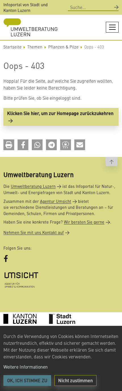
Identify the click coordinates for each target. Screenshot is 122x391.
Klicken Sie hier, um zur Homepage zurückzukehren (60, 113)
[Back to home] (30, 27)
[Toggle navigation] (112, 27)
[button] (8, 144)
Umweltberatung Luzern (33, 186)
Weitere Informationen (25, 367)
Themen (34, 47)
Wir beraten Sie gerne (84, 222)
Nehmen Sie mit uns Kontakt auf (33, 232)
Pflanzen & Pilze (63, 47)
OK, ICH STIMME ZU (27, 380)
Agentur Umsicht (55, 201)
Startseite (12, 47)
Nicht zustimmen (75, 380)
